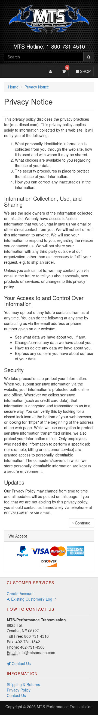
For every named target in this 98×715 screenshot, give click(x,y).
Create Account (20, 593)
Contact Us (21, 663)
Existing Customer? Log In (33, 599)
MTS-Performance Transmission (65, 706)
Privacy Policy (18, 690)
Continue (82, 523)
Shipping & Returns (23, 684)
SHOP (84, 71)
